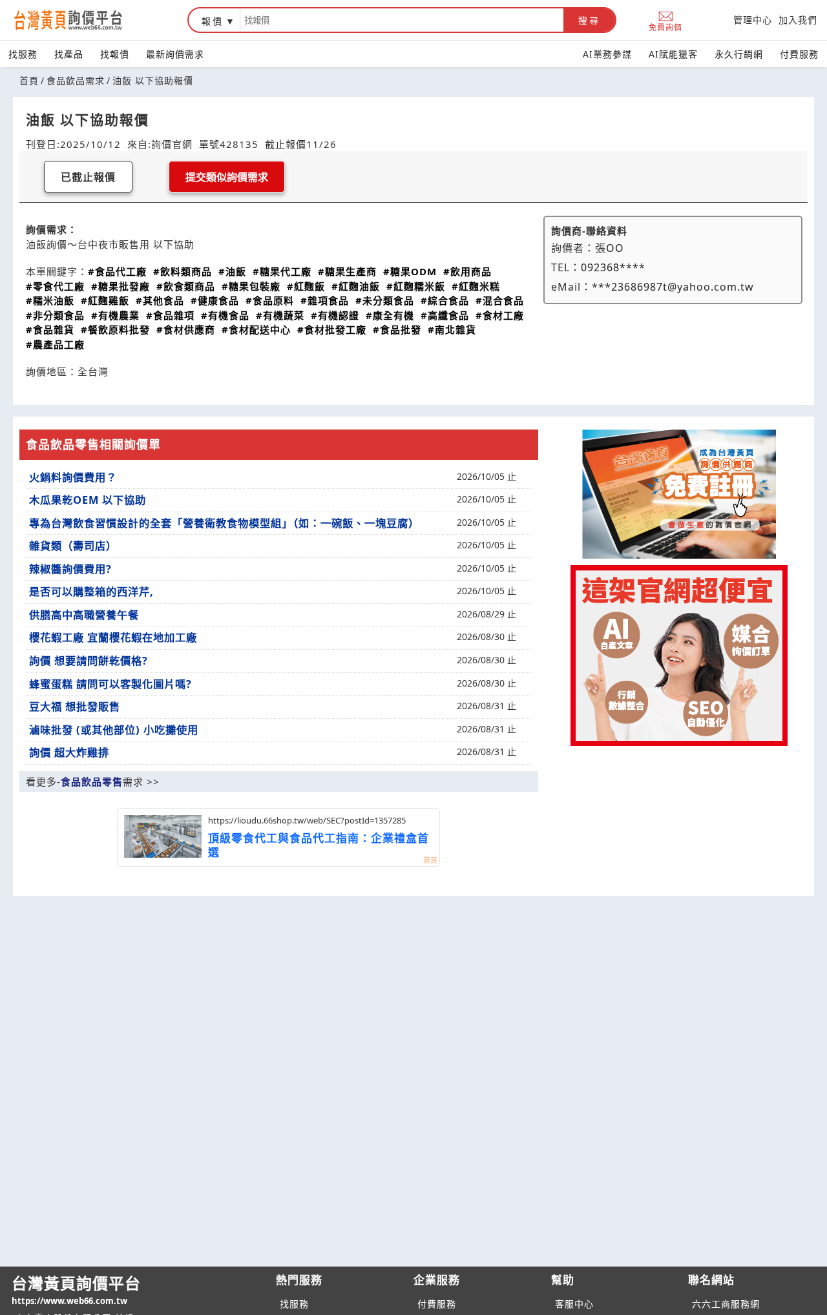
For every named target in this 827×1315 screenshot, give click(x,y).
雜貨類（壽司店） (73, 546)
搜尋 (589, 21)
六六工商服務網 (726, 1304)
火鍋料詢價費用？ (73, 477)
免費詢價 (665, 27)
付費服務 (799, 54)
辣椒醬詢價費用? (70, 569)
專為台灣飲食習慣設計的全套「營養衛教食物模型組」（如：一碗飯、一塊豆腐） (224, 523)
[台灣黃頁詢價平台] (80, 20)
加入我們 (798, 20)
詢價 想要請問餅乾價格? (88, 661)
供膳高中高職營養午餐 (84, 615)
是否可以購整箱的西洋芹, (91, 592)
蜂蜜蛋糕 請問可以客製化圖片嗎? (110, 684)
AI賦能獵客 (673, 54)
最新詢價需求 (175, 54)
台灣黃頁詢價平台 (76, 1289)
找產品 (68, 54)
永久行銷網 (739, 54)
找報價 (114, 54)
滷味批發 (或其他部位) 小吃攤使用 (113, 730)
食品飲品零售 (92, 781)
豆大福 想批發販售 (74, 706)
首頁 (29, 80)
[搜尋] (401, 20)
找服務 (22, 54)
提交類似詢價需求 (226, 177)
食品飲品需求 (76, 80)
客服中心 (574, 1304)
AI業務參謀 (607, 54)
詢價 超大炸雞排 (69, 752)
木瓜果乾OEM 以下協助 (87, 500)
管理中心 (752, 20)
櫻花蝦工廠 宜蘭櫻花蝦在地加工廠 (113, 637)
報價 (213, 21)
